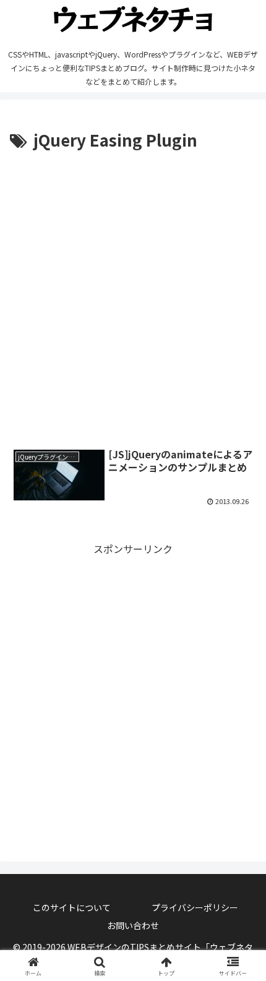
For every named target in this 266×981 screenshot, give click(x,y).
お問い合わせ (133, 925)
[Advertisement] (133, 293)
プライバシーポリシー (195, 907)
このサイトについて (72, 907)
